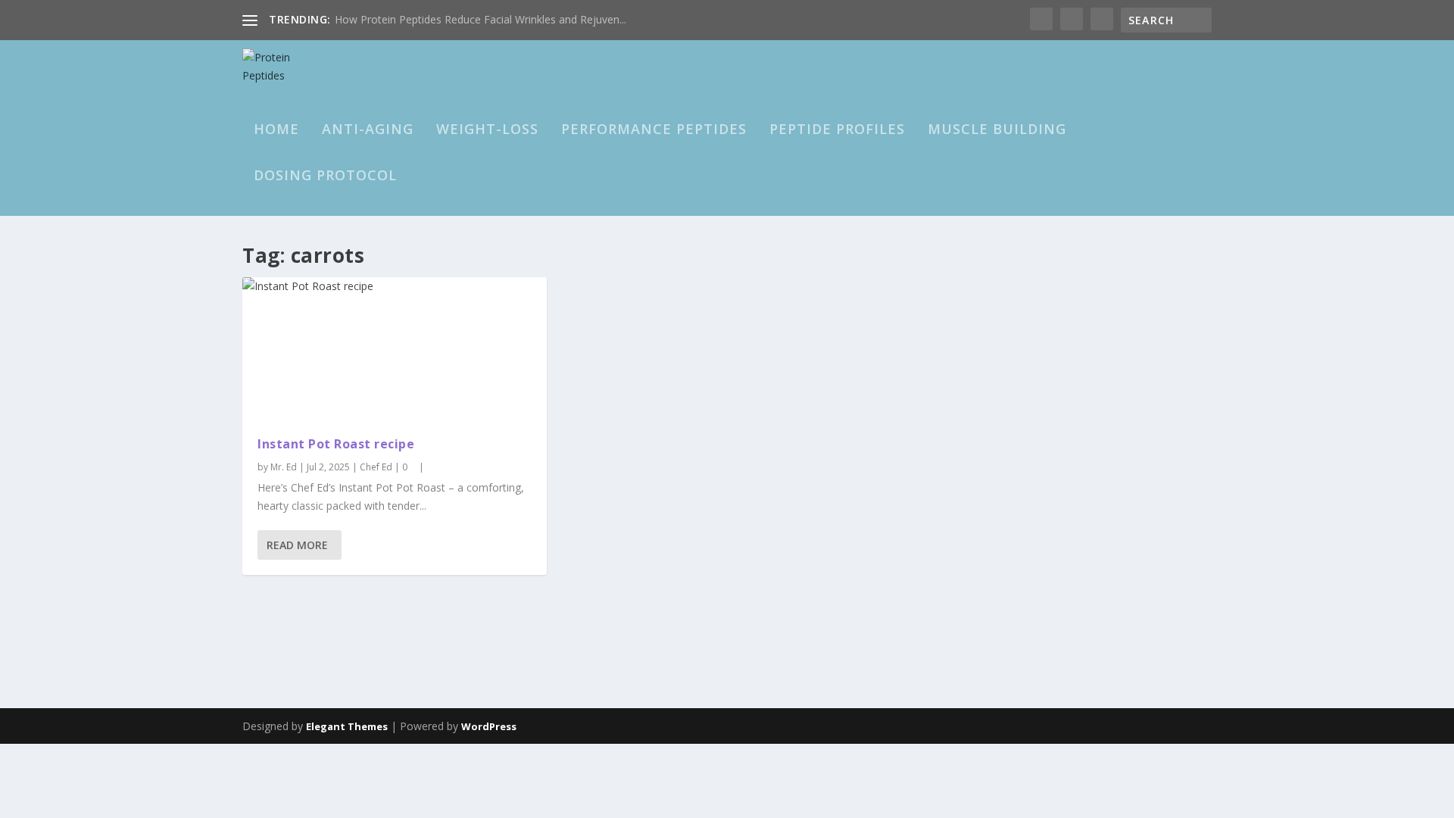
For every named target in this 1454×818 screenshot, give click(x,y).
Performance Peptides (654, 130)
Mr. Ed (283, 467)
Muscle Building (997, 130)
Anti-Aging (367, 130)
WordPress (488, 726)
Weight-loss (487, 130)
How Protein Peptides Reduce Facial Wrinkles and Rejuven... (480, 19)
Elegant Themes (347, 726)
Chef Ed (376, 467)
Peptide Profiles (837, 130)
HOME (276, 130)
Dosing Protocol (325, 176)
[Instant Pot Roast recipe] (394, 349)
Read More (297, 545)
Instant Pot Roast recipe (335, 444)
